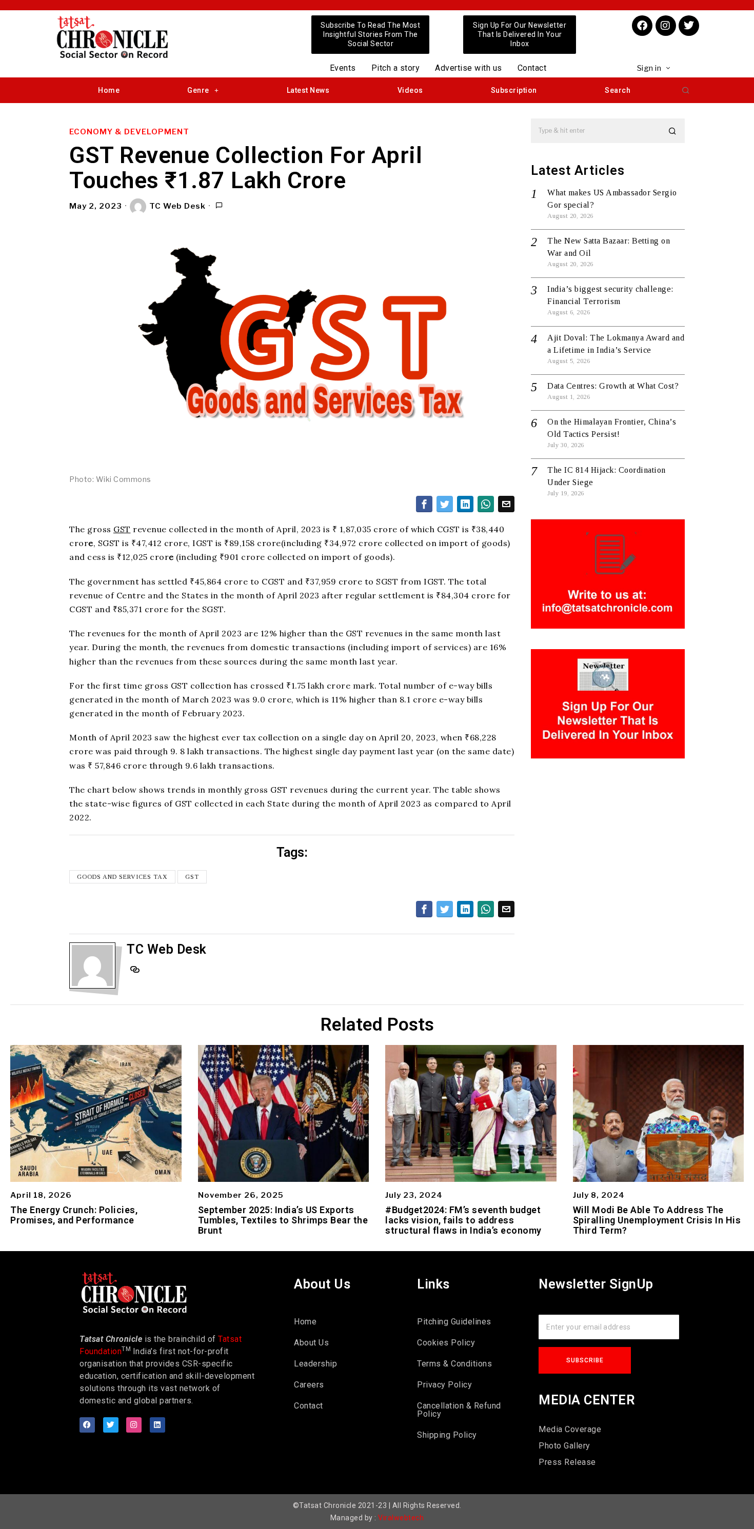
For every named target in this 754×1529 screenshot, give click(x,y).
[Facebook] (642, 25)
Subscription (514, 90)
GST (122, 529)
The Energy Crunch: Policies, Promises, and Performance (73, 1215)
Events (343, 68)
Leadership (315, 1364)
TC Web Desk (177, 206)
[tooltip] (424, 504)
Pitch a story (395, 68)
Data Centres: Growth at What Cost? (613, 385)
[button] (685, 90)
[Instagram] (666, 25)
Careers (309, 1385)
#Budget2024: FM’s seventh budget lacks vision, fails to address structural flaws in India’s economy (463, 1220)
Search (617, 90)
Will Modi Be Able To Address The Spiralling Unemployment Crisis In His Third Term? (657, 1220)
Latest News (308, 90)
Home (109, 90)
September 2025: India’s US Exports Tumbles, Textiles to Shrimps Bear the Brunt (283, 1220)
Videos (410, 90)
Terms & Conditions (454, 1364)
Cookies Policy (446, 1342)
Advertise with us (468, 68)
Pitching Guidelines (454, 1321)
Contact (532, 68)
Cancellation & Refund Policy (459, 1410)
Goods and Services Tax (122, 876)
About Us (311, 1342)
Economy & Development (129, 131)
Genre (198, 90)
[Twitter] (689, 25)
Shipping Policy (447, 1435)
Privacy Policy (444, 1385)
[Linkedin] (157, 1425)
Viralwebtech (401, 1518)
